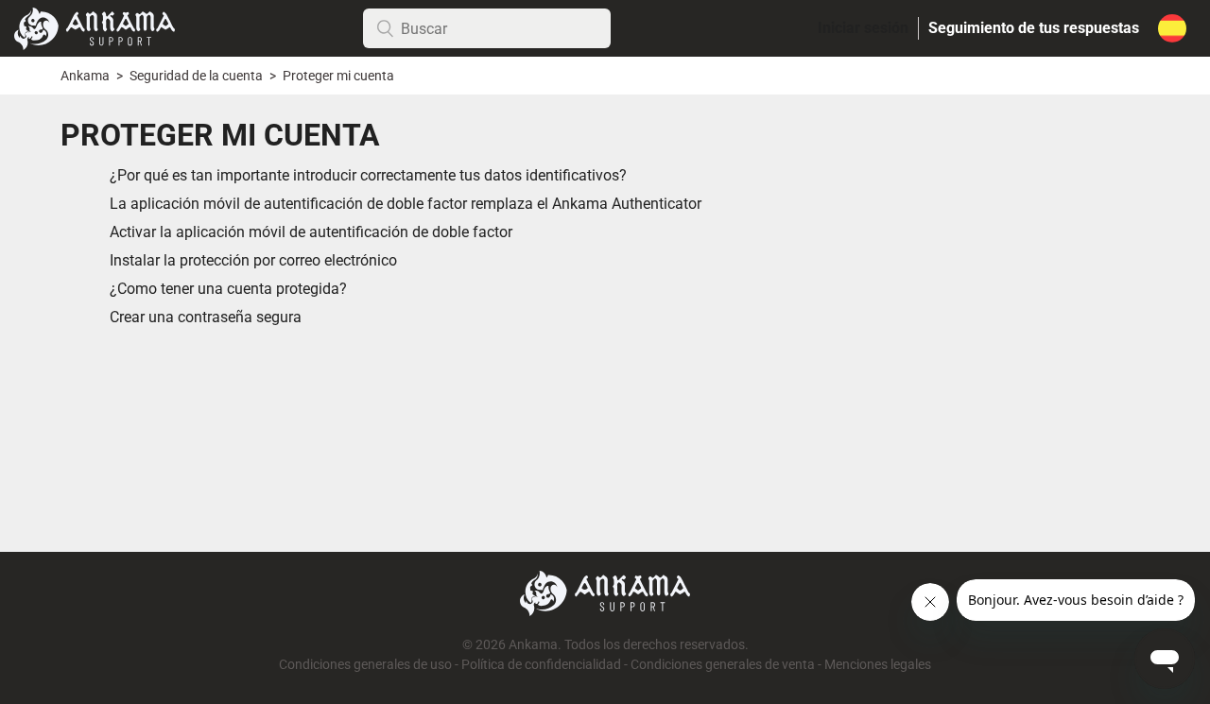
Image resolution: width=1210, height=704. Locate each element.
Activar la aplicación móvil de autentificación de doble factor (311, 232)
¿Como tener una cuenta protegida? (228, 289)
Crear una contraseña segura (206, 317)
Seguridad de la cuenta (198, 76)
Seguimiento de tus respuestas (1033, 28)
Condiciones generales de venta (723, 665)
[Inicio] (94, 27)
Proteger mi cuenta (338, 76)
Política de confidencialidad (541, 665)
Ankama (85, 76)
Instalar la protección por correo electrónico (253, 260)
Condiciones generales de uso (365, 665)
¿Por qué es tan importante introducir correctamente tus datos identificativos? (368, 175)
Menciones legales (877, 665)
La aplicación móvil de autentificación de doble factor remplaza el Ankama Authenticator (405, 204)
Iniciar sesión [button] (863, 28)
